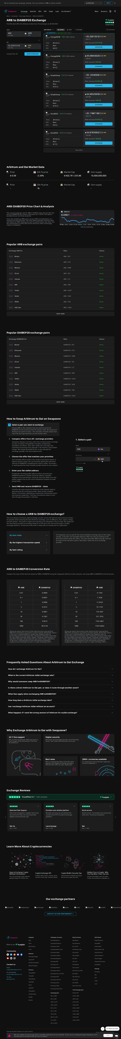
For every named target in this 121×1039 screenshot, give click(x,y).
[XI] (8, 954)
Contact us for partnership (59, 914)
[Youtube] (8, 958)
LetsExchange (32, 994)
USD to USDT (76, 1020)
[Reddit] (14, 954)
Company (31, 937)
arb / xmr (67, 268)
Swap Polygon (98, 958)
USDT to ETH (54, 1002)
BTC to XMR (54, 995)
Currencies (14, 16)
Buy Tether (75, 946)
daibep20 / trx (69, 390)
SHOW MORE (60, 313)
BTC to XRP (54, 999)
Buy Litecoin (76, 967)
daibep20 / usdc (70, 396)
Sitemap (97, 968)
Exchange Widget (33, 956)
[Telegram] (11, 954)
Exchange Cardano (55, 955)
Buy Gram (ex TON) (78, 970)
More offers (79, 150)
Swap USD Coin (99, 952)
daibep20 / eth (69, 350)
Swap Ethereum (99, 940)
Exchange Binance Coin (57, 949)
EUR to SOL (76, 1011)
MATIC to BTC (54, 1017)
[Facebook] (21, 954)
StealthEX (31, 982)
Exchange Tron (55, 964)
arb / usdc (68, 307)
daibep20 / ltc (69, 367)
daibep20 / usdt (70, 379)
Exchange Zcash (55, 982)
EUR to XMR (76, 995)
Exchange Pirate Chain (56, 988)
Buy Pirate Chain (77, 985)
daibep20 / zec (69, 362)
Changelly (31, 975)
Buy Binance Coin (77, 949)
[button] (115, 11)
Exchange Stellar (55, 985)
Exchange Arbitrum (25, 16)
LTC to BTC (53, 1020)
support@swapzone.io (13, 969)
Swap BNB (97, 943)
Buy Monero (76, 964)
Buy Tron (75, 961)
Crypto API (31, 959)
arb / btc (67, 256)
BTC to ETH (54, 1008)
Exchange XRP (54, 961)
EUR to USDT (76, 1008)
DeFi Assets (98, 937)
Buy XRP (75, 958)
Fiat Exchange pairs (78, 989)
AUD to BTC (76, 1002)
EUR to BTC (76, 992)
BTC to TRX (54, 1011)
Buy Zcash (75, 979)
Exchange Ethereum (56, 943)
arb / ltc (67, 279)
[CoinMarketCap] (14, 958)
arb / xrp (67, 285)
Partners (31, 969)
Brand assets (32, 946)
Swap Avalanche (99, 955)
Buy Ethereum (76, 943)
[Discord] (18, 954)
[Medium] (11, 958)
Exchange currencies (56, 937)
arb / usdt (68, 290)
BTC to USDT (54, 1023)
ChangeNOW (32, 972)
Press (30, 943)
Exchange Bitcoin (55, 940)
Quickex (31, 1000)
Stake (96, 980)
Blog (30, 940)
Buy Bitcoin (76, 940)
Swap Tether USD (99, 949)
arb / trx (67, 302)
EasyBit (31, 997)
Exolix (30, 985)
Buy (96, 974)
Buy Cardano (76, 955)
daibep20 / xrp (69, 373)
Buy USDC (75, 973)
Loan (96, 983)
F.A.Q (30, 949)
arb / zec (67, 273)
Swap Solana (98, 946)
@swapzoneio (11, 979)
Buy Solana (75, 952)
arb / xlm (67, 296)
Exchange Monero (55, 967)
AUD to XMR (76, 1014)
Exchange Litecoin (55, 970)
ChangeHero (32, 991)
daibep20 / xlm (69, 384)
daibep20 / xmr (69, 356)
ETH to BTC (54, 1014)
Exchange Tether (55, 946)
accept (108, 1035)
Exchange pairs (55, 992)
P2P (96, 977)
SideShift (31, 988)
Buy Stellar (75, 982)
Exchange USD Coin (56, 979)
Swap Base (97, 964)
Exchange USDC (55, 976)
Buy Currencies (77, 937)
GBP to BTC (76, 999)
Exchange (99, 47)
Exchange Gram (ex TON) (57, 973)
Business (31, 953)
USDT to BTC (54, 1005)
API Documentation (34, 962)
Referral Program (33, 965)
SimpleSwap (32, 978)
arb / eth (67, 262)
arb (82, 227)
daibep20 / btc (69, 345)
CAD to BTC (76, 1005)
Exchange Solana (55, 952)
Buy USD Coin (76, 976)
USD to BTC (76, 1017)
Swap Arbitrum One (100, 961)
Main (8, 16)
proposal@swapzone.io (14, 974)
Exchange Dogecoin (56, 958)
